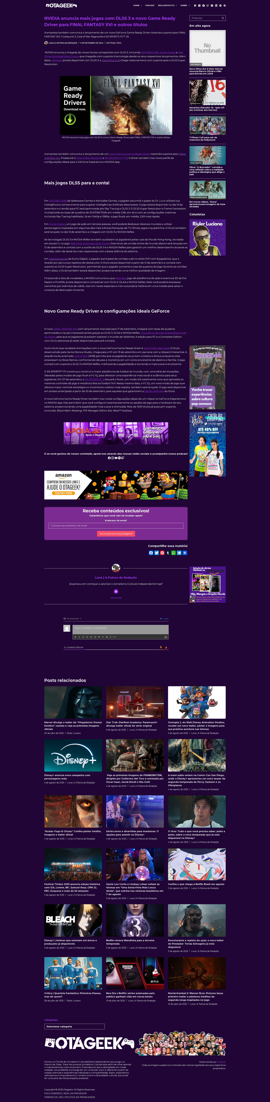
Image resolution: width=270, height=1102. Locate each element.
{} (111, 637)
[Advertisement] (207, 300)
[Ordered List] (91, 637)
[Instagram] (212, 5)
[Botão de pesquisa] (223, 18)
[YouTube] (203, 5)
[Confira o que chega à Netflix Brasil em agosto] (197, 864)
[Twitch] (208, 5)
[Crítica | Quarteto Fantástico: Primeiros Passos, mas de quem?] (73, 973)
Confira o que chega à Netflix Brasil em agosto (196, 884)
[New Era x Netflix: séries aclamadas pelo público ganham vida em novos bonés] (135, 973)
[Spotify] (220, 5)
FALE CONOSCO (53, 1093)
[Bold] (75, 637)
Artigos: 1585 (116, 598)
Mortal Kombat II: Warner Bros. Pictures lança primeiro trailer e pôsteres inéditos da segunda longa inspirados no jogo (195, 996)
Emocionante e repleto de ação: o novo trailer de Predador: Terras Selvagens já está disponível (196, 944)
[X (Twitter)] (199, 5)
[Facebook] (195, 5)
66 (118, 60)
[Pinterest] (225, 5)
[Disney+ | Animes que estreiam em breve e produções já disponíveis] (73, 920)
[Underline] (83, 637)
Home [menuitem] (136, 5)
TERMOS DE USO (53, 1097)
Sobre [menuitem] (184, 5)
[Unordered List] (95, 637)
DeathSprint (109, 60)
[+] (114, 637)
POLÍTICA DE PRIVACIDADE (80, 1097)
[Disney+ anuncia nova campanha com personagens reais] (73, 755)
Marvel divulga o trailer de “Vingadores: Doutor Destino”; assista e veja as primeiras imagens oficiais (73, 725)
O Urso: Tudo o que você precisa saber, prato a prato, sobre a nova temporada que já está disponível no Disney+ (196, 834)
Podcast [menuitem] (150, 5)
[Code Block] (103, 637)
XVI (58, 158)
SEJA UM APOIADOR (75, 1093)
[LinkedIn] (216, 5)
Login (165, 618)
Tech (118, 43)
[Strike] (87, 637)
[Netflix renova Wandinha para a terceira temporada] (135, 920)
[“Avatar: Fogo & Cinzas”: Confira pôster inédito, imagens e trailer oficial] (73, 811)
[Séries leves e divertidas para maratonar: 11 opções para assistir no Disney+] (135, 811)
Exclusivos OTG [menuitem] (166, 5)
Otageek (221, 1062)
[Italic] (79, 637)
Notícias (110, 43)
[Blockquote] (99, 637)
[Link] (107, 637)
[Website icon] (116, 591)
